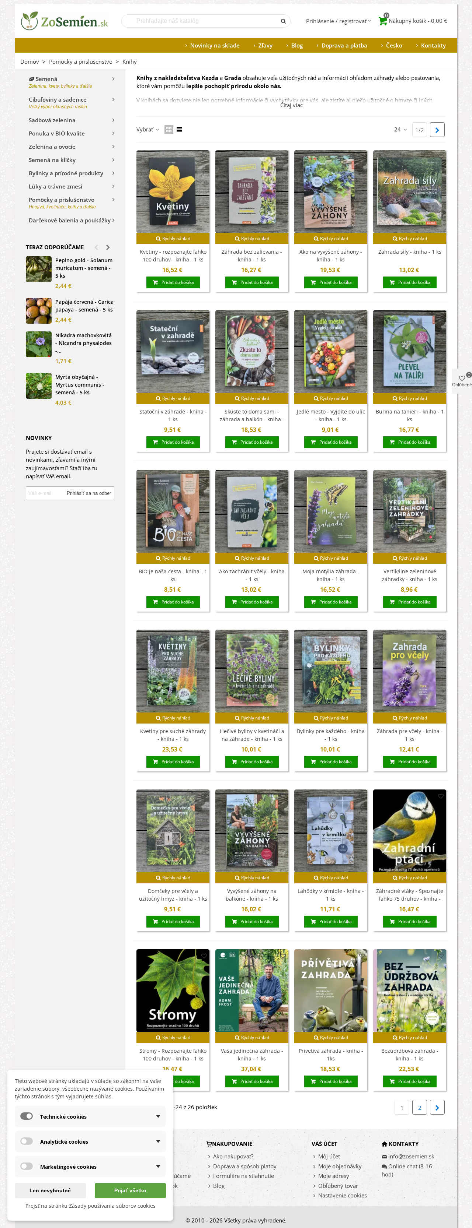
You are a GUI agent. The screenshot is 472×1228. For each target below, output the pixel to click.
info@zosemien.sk (411, 1156)
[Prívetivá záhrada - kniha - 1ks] (330, 990)
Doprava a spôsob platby (245, 1166)
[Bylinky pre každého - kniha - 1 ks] (330, 671)
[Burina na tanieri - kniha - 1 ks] (409, 351)
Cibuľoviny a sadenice (58, 102)
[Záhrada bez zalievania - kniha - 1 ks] (251, 191)
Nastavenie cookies (342, 1195)
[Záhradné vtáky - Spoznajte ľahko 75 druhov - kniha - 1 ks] (409, 830)
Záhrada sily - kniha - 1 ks (409, 251)
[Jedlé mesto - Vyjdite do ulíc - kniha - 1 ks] (330, 351)
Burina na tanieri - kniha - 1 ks (410, 415)
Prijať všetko (130, 1190)
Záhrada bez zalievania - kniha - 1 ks (252, 255)
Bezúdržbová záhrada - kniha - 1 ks (409, 1054)
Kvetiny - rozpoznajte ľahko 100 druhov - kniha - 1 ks (173, 255)
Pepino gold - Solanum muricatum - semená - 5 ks (83, 268)
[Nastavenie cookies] (315, 1195)
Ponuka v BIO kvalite (57, 133)
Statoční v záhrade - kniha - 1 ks (173, 415)
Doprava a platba (344, 45)
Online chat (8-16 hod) (407, 1170)
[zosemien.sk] (64, 21)
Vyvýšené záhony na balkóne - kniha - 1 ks (252, 894)
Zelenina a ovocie (52, 146)
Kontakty (433, 45)
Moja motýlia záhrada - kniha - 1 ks (330, 575)
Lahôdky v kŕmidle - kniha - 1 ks (331, 894)
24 (398, 129)
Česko (394, 45)
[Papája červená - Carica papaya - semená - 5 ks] (39, 311)
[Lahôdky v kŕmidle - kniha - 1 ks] (330, 830)
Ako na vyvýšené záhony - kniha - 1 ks (330, 255)
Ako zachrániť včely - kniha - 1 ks (252, 575)
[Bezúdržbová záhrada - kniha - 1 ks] (409, 990)
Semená (60, 82)
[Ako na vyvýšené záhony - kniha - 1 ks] (330, 191)
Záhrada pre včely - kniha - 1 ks (410, 735)
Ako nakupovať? (233, 1156)
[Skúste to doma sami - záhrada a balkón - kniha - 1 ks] (251, 351)
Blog (297, 45)
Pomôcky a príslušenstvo (62, 203)
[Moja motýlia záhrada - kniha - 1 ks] (330, 511)
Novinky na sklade (215, 45)
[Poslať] (284, 21)
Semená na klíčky (52, 159)
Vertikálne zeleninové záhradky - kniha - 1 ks (409, 575)
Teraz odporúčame (55, 247)
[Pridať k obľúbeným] (204, 157)
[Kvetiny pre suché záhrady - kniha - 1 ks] (172, 671)
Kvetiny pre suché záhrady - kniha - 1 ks (173, 735)
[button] (96, 247)
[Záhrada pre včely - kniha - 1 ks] (409, 671)
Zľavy (265, 45)
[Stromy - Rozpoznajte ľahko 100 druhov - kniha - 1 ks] (172, 990)
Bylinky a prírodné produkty (66, 173)
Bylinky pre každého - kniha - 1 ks (331, 735)
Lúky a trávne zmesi (55, 186)
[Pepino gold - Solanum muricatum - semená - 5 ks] (39, 269)
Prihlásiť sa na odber (89, 493)
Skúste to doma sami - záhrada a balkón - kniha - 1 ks (252, 419)
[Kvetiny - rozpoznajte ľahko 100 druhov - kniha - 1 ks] (172, 191)
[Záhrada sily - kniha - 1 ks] (409, 191)
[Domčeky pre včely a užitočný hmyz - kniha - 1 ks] (172, 830)
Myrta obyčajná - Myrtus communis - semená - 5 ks (79, 384)
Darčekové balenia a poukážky (70, 220)
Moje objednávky (340, 1166)
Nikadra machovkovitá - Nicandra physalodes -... (83, 343)
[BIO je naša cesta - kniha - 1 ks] (172, 511)
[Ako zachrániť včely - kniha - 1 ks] (251, 511)
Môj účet (329, 1156)
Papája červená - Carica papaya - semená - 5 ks (84, 305)
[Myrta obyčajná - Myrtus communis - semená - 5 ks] (39, 386)
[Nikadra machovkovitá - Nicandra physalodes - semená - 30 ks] (39, 344)
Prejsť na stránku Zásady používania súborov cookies (90, 1205)
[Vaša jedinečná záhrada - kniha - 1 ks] (251, 990)
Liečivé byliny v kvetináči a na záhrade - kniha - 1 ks (252, 735)
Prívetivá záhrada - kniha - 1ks (331, 1054)
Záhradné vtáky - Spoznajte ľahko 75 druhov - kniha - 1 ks (409, 898)
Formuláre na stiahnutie (243, 1175)
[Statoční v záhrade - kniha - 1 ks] (172, 351)
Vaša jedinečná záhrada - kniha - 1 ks (252, 1054)
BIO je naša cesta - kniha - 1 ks (173, 575)
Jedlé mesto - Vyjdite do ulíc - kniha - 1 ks (331, 415)
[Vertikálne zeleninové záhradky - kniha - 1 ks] (409, 511)
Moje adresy (333, 1175)
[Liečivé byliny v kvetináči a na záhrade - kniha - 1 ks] (251, 671)
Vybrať (145, 129)
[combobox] (200, 21)
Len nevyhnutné (50, 1190)
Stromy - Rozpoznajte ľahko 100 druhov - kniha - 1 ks (172, 1054)
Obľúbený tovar (338, 1185)
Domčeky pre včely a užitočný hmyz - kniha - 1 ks (173, 894)
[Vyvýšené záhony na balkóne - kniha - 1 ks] (251, 830)
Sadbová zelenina (52, 120)
